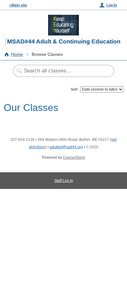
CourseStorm (74, 157)
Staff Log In (63, 180)
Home (17, 54)
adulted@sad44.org (66, 147)
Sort (74, 89)
